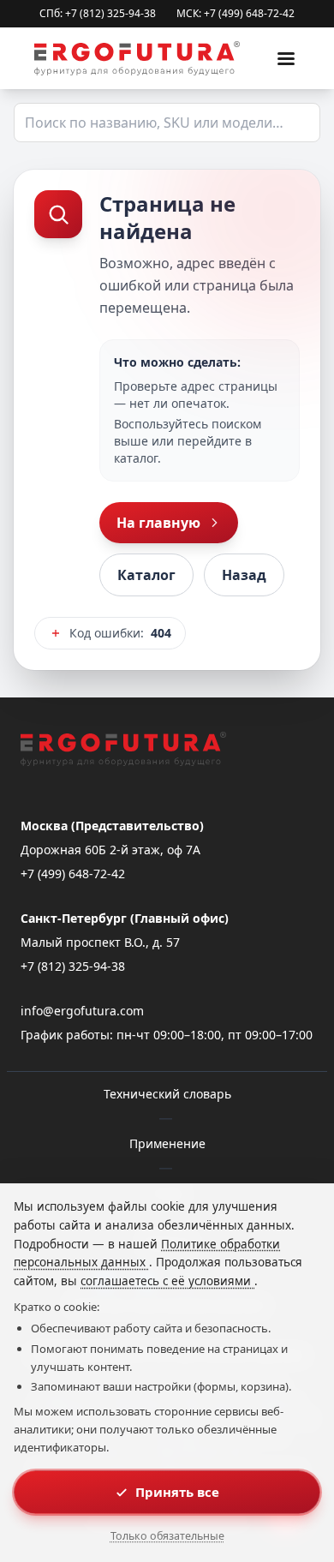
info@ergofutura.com (82, 1010)
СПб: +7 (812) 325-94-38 (97, 14)
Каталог (146, 575)
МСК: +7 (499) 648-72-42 (235, 14)
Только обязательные (167, 1536)
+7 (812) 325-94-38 (73, 966)
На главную (158, 522)
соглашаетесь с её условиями (167, 1281)
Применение (167, 1143)
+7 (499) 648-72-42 (73, 873)
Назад (244, 575)
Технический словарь (167, 1094)
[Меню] (286, 58)
